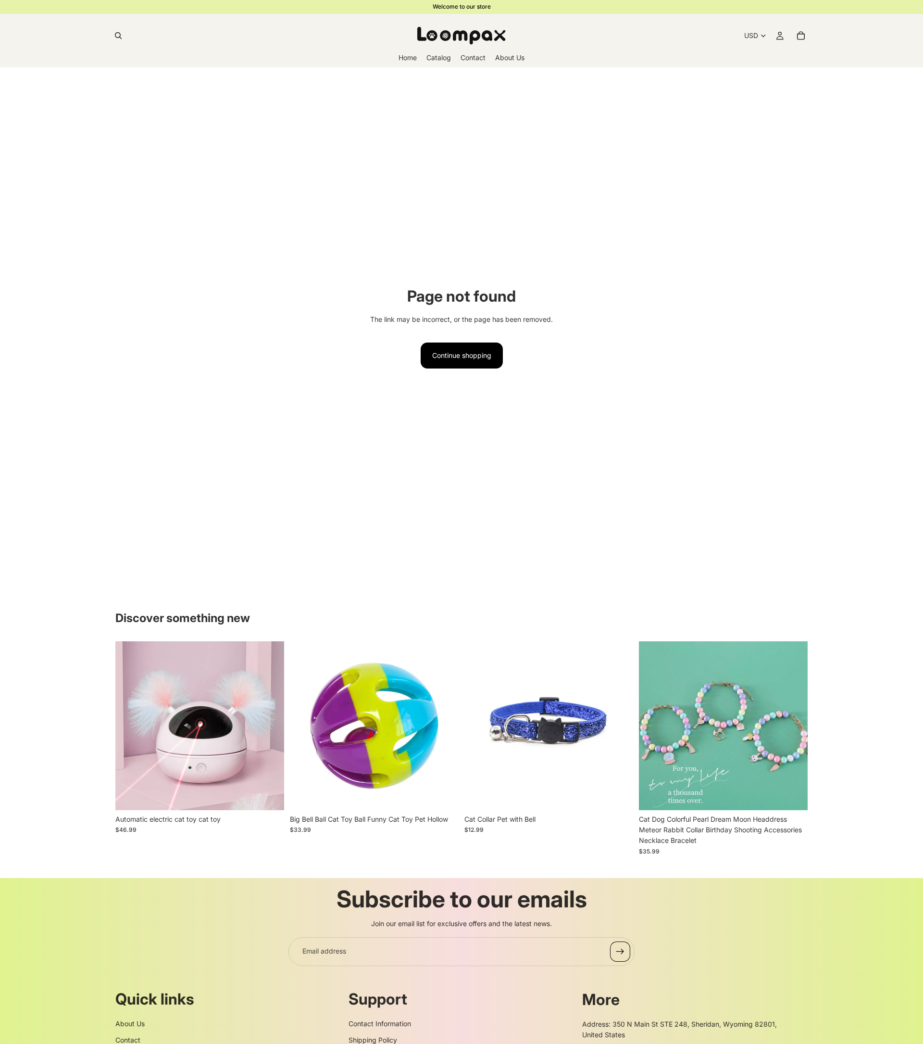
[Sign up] (620, 952)
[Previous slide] (129, 725)
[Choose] (269, 795)
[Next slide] (269, 725)
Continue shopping (461, 355)
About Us (130, 1023)
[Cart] (800, 35)
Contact (127, 1040)
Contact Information (380, 1023)
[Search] (118, 35)
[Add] (443, 795)
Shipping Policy (373, 1040)
